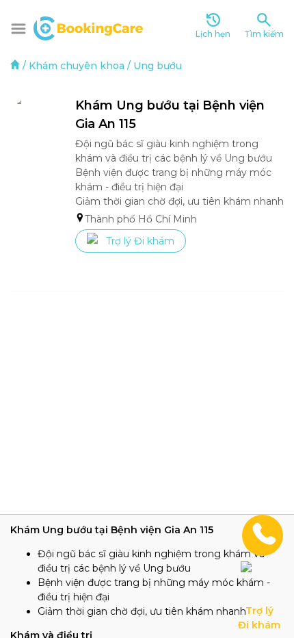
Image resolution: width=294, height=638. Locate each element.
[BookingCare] (88, 26)
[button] (18, 29)
